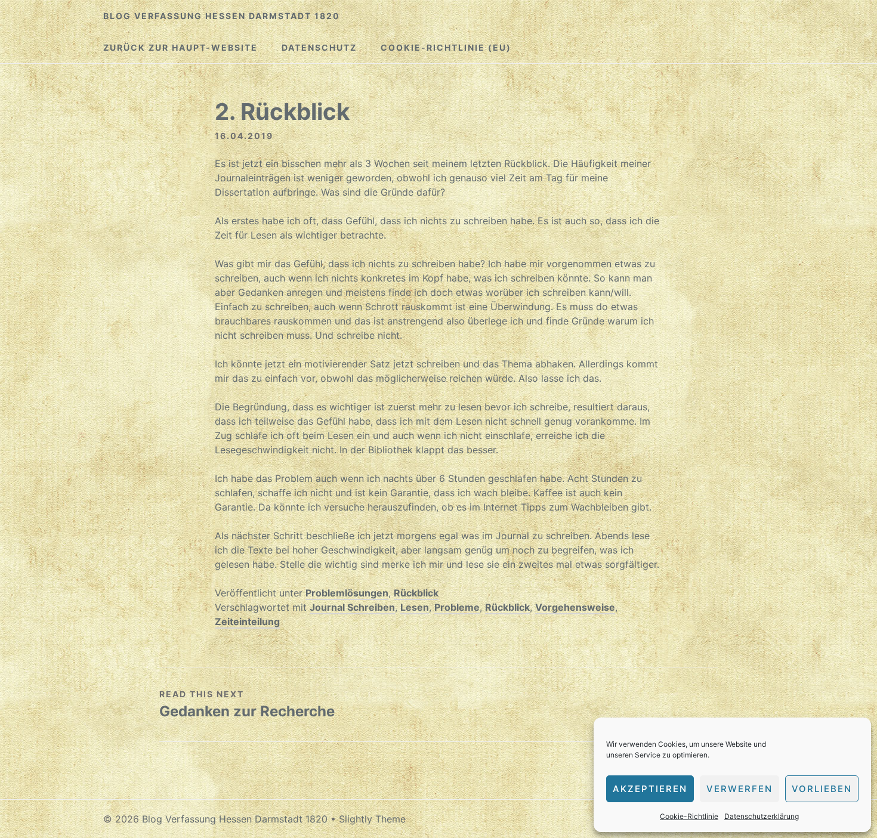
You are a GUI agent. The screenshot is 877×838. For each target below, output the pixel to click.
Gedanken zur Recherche (247, 711)
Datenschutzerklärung (761, 816)
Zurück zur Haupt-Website (180, 47)
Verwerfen (739, 788)
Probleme (457, 607)
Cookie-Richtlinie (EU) (446, 47)
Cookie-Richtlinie (689, 816)
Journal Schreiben (352, 607)
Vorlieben (822, 788)
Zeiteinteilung (247, 621)
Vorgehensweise (575, 607)
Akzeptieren (650, 788)
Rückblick (416, 593)
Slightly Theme (372, 819)
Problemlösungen (346, 593)
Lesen (414, 607)
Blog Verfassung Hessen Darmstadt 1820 (221, 16)
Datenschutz (319, 47)
